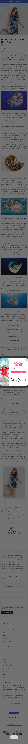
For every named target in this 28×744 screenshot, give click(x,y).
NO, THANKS (18, 375)
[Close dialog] (26, 359)
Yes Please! (18, 372)
